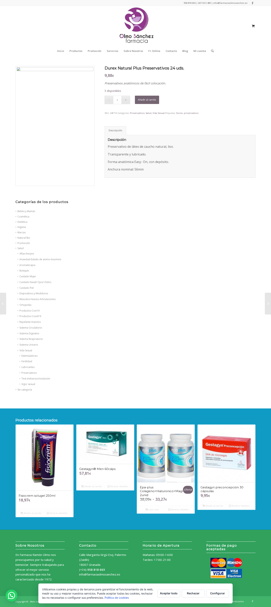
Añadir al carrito (147, 99)
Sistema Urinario (28, 344)
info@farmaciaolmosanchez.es (99, 574)
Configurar (217, 593)
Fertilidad (26, 361)
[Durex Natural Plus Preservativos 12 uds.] (268, 303)
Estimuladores (29, 355)
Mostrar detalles (58, 513)
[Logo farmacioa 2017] (135, 26)
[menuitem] (61, 51)
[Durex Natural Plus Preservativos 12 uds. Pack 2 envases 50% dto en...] (3, 303)
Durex (179, 112)
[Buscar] (211, 51)
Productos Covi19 (29, 310)
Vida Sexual (25, 350)
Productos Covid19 (30, 316)
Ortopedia (25, 305)
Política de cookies (117, 597)
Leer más (153, 509)
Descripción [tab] (115, 130)
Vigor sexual (28, 384)
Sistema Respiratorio (31, 339)
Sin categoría (24, 389)
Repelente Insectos (30, 322)
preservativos (191, 112)
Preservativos (29, 372)
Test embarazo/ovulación (35, 378)
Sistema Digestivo (29, 333)
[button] (11, 595)
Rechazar (193, 593)
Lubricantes (28, 367)
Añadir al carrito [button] (32, 513)
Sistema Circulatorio (30, 327)
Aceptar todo (169, 593)
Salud (148, 112)
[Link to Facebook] (253, 3)
